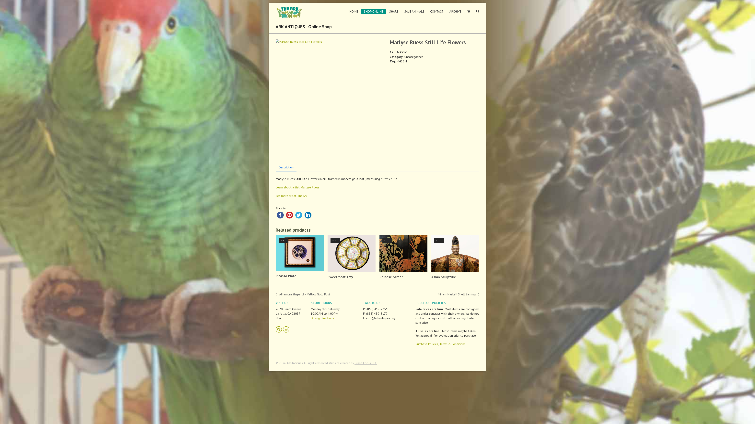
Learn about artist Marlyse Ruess (297, 187)
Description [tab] (286, 167)
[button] (468, 11)
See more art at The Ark (291, 196)
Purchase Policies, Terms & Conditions (440, 344)
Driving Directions (322, 318)
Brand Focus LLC (365, 363)
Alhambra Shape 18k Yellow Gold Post (303, 294)
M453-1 (402, 61)
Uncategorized (413, 57)
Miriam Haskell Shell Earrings (457, 294)
